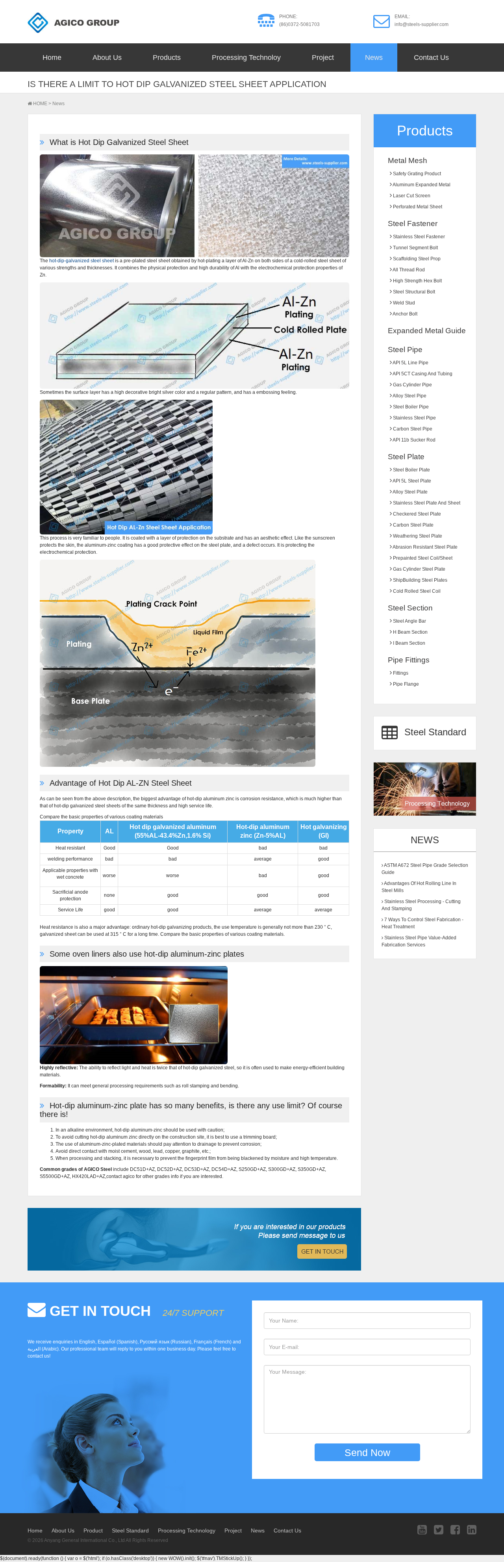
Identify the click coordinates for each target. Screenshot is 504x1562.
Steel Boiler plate (411, 470)
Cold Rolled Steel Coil (416, 591)
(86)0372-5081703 (299, 24)
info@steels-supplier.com (421, 24)
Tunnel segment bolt (415, 247)
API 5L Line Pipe (410, 362)
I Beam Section (408, 643)
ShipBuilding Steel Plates (419, 580)
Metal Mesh (407, 160)
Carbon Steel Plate (413, 525)
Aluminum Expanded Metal (421, 184)
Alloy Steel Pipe (409, 396)
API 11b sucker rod (413, 440)
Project (323, 57)
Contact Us (431, 57)
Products (167, 57)
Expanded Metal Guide (427, 330)
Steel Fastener (412, 223)
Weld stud (403, 303)
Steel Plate (406, 457)
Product (93, 1530)
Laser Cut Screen (411, 195)
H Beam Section (410, 632)
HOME (40, 103)
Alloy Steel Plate (410, 492)
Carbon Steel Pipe (412, 429)
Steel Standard (434, 732)
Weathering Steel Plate (417, 536)
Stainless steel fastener (418, 236)
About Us (107, 57)
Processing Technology (186, 1530)
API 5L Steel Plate (411, 481)
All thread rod (408, 270)
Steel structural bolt (413, 292)
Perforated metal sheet (417, 207)
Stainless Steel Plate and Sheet (426, 503)
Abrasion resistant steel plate (425, 547)
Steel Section (410, 608)
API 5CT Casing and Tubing (422, 374)
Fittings (400, 673)
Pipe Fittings (409, 660)
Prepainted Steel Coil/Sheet (422, 558)
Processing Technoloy (246, 57)
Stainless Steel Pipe (414, 418)
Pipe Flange (405, 684)
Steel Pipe (405, 349)
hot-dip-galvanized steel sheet (81, 260)
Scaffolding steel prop (416, 259)
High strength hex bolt (417, 281)
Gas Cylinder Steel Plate (418, 569)
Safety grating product (416, 173)
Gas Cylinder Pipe (412, 385)
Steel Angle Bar (409, 621)
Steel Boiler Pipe (410, 407)
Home (52, 57)
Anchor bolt (404, 314)
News (374, 57)
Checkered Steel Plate (416, 514)
